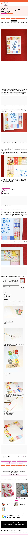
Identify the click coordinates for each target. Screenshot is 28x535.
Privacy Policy (11, 530)
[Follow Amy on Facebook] (10, 474)
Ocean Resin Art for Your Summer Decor (10, 508)
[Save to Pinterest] (13, 18)
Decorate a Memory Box (22, 459)
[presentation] (7, 490)
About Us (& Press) (6, 530)
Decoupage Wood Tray (16, 459)
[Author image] (1, 12)
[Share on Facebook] (3, 18)
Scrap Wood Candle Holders (12, 463)
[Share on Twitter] (8, 18)
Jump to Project (14, 20)
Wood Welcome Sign (20, 463)
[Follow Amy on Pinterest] (18, 474)
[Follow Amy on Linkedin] (16, 474)
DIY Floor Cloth (14, 461)
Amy (3, 12)
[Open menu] (24, 4)
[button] (14, 13)
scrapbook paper (5, 94)
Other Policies (15, 530)
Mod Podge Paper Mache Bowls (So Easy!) (21, 478)
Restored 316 (25, 532)
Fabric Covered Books (5, 462)
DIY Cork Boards (8, 461)
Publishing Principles (20, 530)
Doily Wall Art (24, 461)
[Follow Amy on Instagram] (13, 474)
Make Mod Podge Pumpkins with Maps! (20, 498)
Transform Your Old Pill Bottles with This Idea (10, 504)
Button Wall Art (3, 459)
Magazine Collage (11, 462)
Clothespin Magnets (9, 459)
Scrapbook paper (4, 189)
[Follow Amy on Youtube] (14, 474)
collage (22, 241)
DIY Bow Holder (3, 461)
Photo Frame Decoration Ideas (18, 462)
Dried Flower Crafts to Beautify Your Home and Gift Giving (22, 504)
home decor (23, 456)
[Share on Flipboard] (22, 18)
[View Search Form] (26, 4)
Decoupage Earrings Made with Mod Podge (6, 497)
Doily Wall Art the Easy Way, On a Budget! (7, 478)
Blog (1, 530)
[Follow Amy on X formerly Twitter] (11, 474)
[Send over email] (18, 18)
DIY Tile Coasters (19, 461)
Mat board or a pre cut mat (6, 188)
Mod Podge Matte (4, 190)
